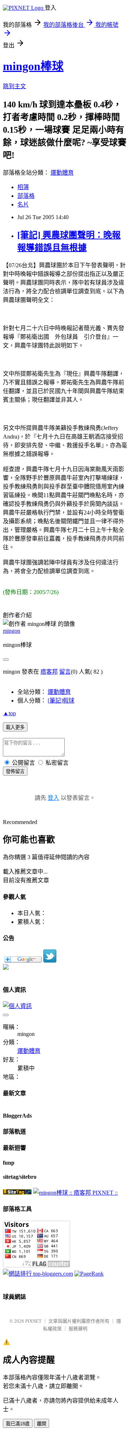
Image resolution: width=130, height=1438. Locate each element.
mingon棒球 (33, 66)
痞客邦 (49, 672)
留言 (65, 672)
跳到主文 (14, 86)
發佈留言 (15, 771)
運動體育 (62, 173)
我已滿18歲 (18, 1423)
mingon (11, 631)
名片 (23, 204)
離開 (41, 1423)
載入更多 (15, 727)
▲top (9, 713)
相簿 (23, 187)
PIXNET (33, 1321)
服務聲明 (78, 1328)
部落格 (26, 196)
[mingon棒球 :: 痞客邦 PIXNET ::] (75, 1193)
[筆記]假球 (61, 700)
